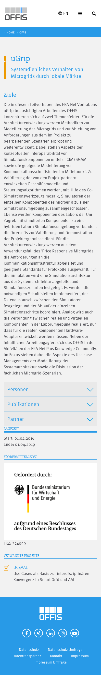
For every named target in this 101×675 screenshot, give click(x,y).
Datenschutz (29, 649)
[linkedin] (50, 633)
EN (65, 13)
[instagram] (62, 633)
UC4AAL (20, 567)
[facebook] (26, 633)
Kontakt (56, 656)
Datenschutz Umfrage (65, 649)
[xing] (38, 633)
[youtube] (74, 633)
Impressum (80, 656)
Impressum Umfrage (51, 662)
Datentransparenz (27, 656)
